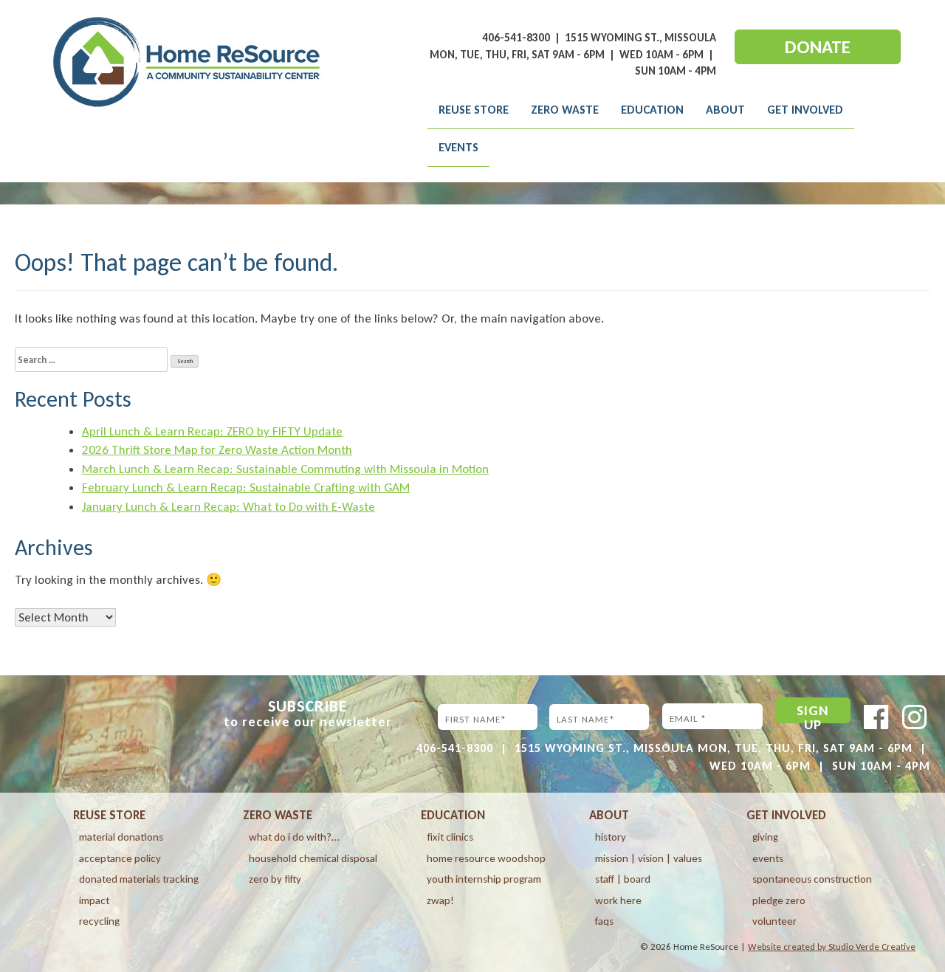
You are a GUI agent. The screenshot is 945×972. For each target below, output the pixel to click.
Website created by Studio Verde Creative (831, 946)
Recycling (99, 921)
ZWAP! (440, 900)
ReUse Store (474, 110)
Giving (765, 837)
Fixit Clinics (450, 837)
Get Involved (805, 110)
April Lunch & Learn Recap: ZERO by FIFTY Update (212, 431)
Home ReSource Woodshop (486, 858)
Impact (94, 900)
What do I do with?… (294, 837)
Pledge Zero (778, 900)
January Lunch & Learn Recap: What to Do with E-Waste (228, 506)
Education (652, 110)
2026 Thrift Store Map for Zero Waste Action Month (217, 450)
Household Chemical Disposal (313, 858)
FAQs (604, 921)
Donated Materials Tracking (139, 879)
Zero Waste (565, 110)
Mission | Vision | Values (648, 858)
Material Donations (121, 837)
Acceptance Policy (120, 858)
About (725, 110)
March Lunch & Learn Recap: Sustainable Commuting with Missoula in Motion (285, 469)
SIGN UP (813, 712)
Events (458, 147)
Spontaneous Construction (812, 879)
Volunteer (774, 921)
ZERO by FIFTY (275, 879)
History (610, 837)
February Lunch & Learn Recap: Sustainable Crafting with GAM (246, 487)
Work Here (618, 900)
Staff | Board (622, 879)
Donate (817, 46)
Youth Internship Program (484, 879)
